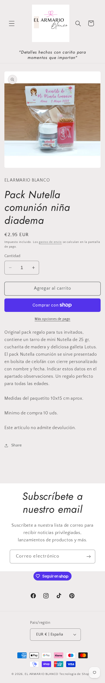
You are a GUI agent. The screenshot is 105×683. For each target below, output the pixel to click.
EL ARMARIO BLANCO (41, 674)
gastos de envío (50, 242)
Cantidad (12, 256)
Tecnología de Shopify (76, 674)
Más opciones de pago (52, 319)
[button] (11, 23)
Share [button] (16, 445)
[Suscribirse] (88, 556)
